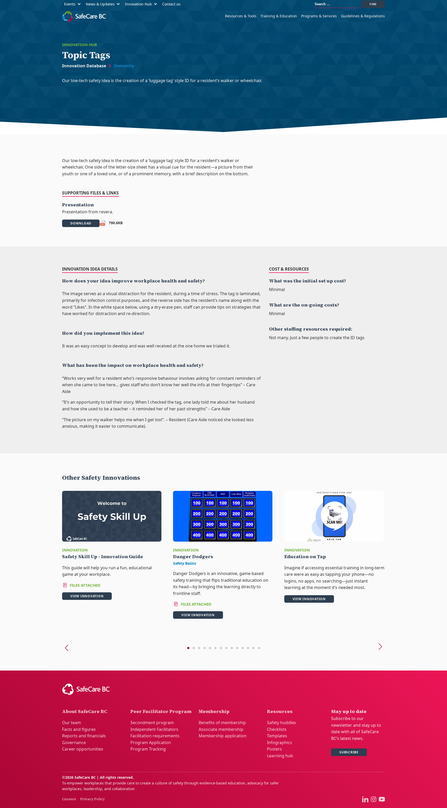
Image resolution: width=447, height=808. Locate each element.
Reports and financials (84, 736)
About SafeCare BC (84, 711)
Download (80, 223)
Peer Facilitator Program (160, 711)
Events (70, 4)
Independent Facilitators (154, 729)
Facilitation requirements (155, 736)
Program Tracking (148, 749)
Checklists (277, 729)
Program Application (150, 742)
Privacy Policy (92, 799)
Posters (274, 749)
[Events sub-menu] (80, 4)
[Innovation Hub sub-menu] (156, 4)
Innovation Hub (138, 4)
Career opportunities (82, 749)
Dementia (124, 66)
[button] (188, 648)
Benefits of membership (222, 722)
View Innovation (86, 596)
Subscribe (349, 752)
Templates (277, 736)
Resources (280, 711)
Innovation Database (84, 66)
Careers (69, 799)
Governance (74, 742)
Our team (71, 722)
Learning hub (280, 756)
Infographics (279, 742)
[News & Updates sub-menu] (119, 4)
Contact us (171, 4)
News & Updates (100, 4)
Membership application (223, 736)
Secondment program (152, 722)
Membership (214, 711)
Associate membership (221, 729)
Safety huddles (281, 722)
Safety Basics (184, 563)
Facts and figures (79, 729)
